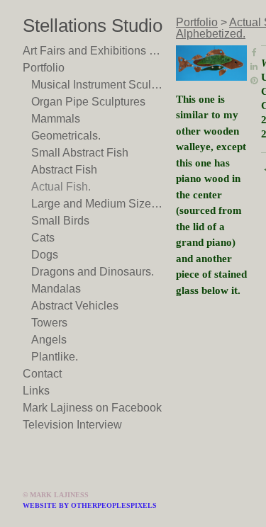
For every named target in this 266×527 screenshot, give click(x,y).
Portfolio (44, 68)
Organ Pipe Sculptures (88, 102)
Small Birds (60, 221)
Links (36, 391)
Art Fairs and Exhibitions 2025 (94, 51)
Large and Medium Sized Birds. (98, 204)
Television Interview (72, 425)
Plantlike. (54, 357)
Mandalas (56, 289)
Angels (49, 340)
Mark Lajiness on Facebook (92, 408)
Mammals (55, 119)
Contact (42, 374)
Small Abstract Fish (79, 153)
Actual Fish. (61, 187)
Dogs (44, 255)
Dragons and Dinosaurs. (92, 272)
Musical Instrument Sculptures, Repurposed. (98, 85)
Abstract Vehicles (74, 306)
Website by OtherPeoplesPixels (90, 505)
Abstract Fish (64, 170)
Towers (49, 323)
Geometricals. (66, 136)
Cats (43, 238)
